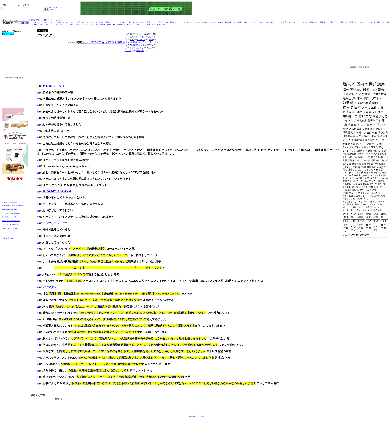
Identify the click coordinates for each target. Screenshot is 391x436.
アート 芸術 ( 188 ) (148, 24)
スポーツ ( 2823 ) (97, 22)
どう (153, 37)
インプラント (109, 42)
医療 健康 (71, 42)
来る (149, 48)
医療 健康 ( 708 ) (230, 22)
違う (151, 42)
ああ (136, 37)
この (144, 34)
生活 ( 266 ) (161, 24)
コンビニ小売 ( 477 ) (82, 22)
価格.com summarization (9, 209)
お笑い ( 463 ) (100, 24)
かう (153, 45)
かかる (133, 48)
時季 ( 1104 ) (242, 22)
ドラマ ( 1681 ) (186, 22)
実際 (151, 39)
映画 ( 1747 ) (109, 22)
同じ (127, 37)
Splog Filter (7, 238)
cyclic (58, 20)
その (135, 34)
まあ (127, 42)
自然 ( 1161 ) (74, 24)
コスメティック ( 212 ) (60, 24)
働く (127, 45)
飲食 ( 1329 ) (163, 22)
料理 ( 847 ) (344, 22)
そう (143, 42)
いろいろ (141, 39)
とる (141, 48)
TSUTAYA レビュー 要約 (10, 224)
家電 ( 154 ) (354, 22)
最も (135, 42)
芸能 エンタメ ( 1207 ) (135, 22)
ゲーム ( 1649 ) (120, 22)
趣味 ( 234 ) (111, 24)
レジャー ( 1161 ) (366, 22)
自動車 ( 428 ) (270, 22)
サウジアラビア (93, 42)
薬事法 (121, 42)
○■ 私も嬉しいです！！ (52, 85)
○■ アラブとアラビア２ (52, 223)
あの (127, 34)
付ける (136, 45)
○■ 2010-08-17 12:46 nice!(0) (54, 191)
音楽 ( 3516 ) (174, 22)
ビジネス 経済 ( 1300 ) (284, 22)
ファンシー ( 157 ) (87, 24)
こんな (128, 50)
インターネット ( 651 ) (39, 22)
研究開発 (201, 416)
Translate (24, 23)
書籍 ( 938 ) (314, 22)
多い (145, 45)
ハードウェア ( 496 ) (200, 22)
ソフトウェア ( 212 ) (216, 22)
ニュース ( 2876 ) (55, 22)
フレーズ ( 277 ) (45, 24)
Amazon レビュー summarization (12, 205)
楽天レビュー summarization (11, 221)
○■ (38, 92)
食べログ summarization (9, 217)
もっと (145, 37)
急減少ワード (47, 20)
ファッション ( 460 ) (301, 22)
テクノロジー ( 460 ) (256, 22)
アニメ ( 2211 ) (68, 22)
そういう (140, 50)
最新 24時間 (35, 20)
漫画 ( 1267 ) (324, 22)
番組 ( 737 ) (334, 22)
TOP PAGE (8, 33)
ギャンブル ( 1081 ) (133, 24)
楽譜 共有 (192, 416)
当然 (132, 39)
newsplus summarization (9, 202)
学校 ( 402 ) (121, 24)
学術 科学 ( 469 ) (380, 22)
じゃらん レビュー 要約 (10, 228)
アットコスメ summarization (11, 213)
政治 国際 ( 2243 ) (151, 22)
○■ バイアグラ (47, 287)
